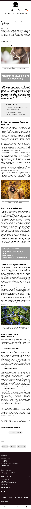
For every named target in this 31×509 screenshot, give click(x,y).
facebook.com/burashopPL (8, 482)
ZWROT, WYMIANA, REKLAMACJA (10, 463)
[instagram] (4, 491)
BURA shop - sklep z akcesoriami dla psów (10, 17)
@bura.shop (4, 484)
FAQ (2, 469)
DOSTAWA (4, 460)
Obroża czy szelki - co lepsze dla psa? (14, 257)
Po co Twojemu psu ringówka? (12, 251)
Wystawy (9, 45)
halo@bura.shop (22, 13)
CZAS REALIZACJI (6, 459)
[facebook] (2, 491)
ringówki (9, 297)
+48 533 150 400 (9, 13)
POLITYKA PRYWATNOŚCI (8, 472)
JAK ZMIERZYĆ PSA (6, 470)
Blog (21, 17)
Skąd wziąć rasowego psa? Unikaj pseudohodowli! (12, 254)
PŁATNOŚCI (4, 461)
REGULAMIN (4, 473)
